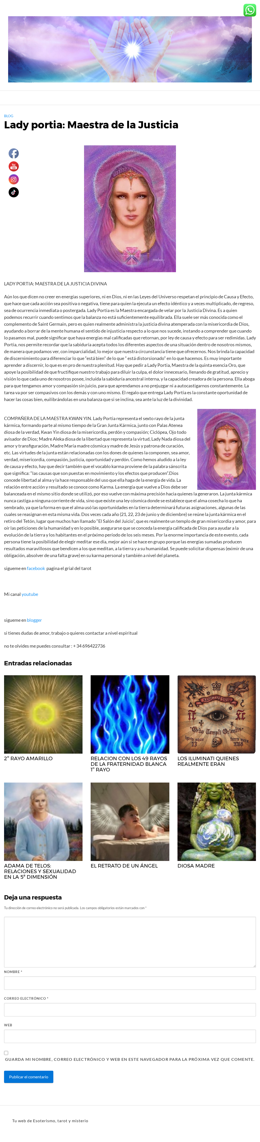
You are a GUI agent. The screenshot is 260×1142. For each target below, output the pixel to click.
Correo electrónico (26, 998)
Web (8, 1025)
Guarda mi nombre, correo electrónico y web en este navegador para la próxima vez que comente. (130, 1059)
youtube (30, 594)
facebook (36, 568)
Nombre (13, 972)
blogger (34, 620)
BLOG (8, 116)
